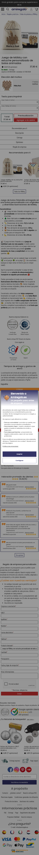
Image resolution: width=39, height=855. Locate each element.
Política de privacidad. (10, 446)
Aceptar (19, 454)
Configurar (19, 460)
